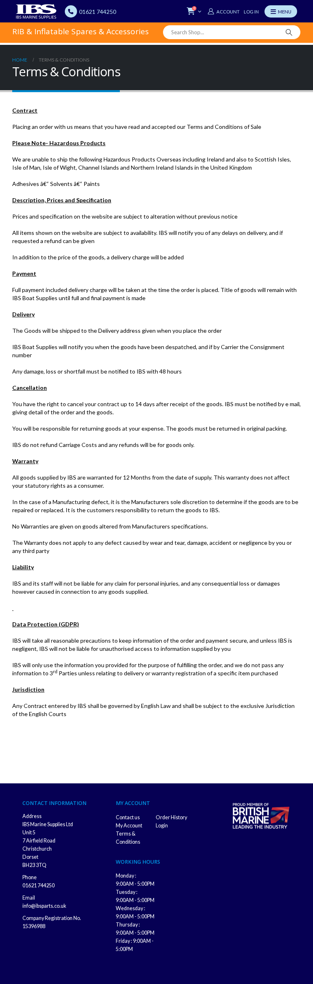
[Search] (289, 32)
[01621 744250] (71, 11)
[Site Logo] (36, 11)
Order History (171, 817)
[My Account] (223, 11)
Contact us (128, 817)
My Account (129, 826)
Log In (251, 11)
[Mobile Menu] (281, 11)
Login (162, 826)
